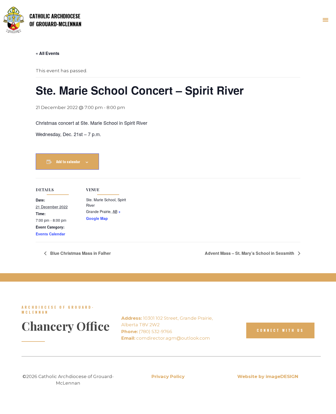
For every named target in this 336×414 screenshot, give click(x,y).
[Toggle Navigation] (325, 20)
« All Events (47, 53)
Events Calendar (50, 233)
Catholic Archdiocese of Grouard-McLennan (55, 20)
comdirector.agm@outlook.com (165, 338)
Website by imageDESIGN (267, 376)
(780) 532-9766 (146, 331)
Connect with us (280, 330)
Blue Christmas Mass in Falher (80, 253)
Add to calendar (68, 161)
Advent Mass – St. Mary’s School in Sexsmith (250, 253)
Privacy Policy (168, 376)
